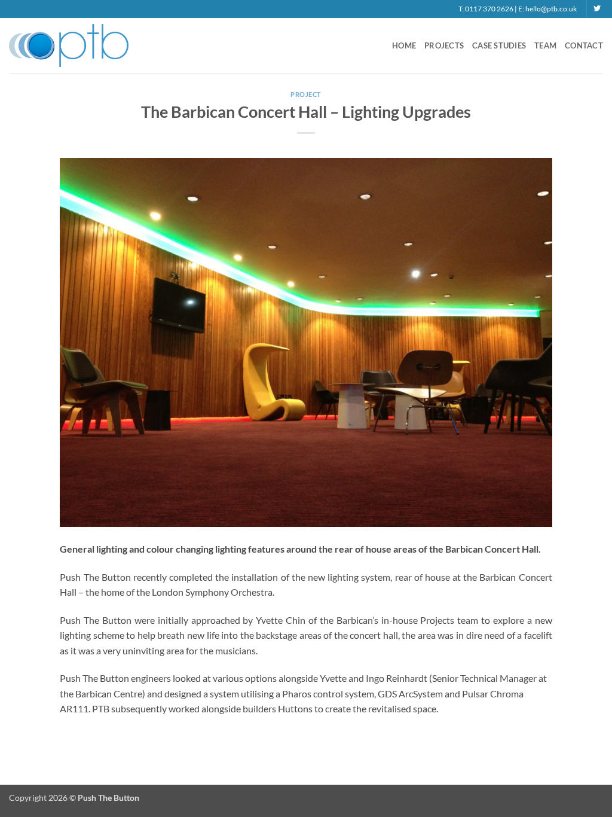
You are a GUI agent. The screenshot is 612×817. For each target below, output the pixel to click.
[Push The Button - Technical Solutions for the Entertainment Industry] (68, 45)
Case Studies (499, 45)
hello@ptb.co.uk (551, 8)
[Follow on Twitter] (597, 9)
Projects (444, 45)
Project (306, 94)
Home (404, 45)
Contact (584, 45)
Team (545, 45)
